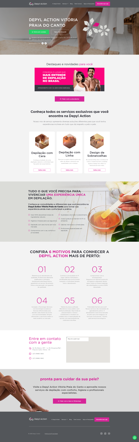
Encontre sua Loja (102, 3)
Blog (71, 3)
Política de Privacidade (51, 433)
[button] (65, 4)
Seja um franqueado (89, 3)
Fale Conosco (78, 3)
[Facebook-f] (45, 43)
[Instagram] (42, 43)
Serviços (64, 3)
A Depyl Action (56, 3)
